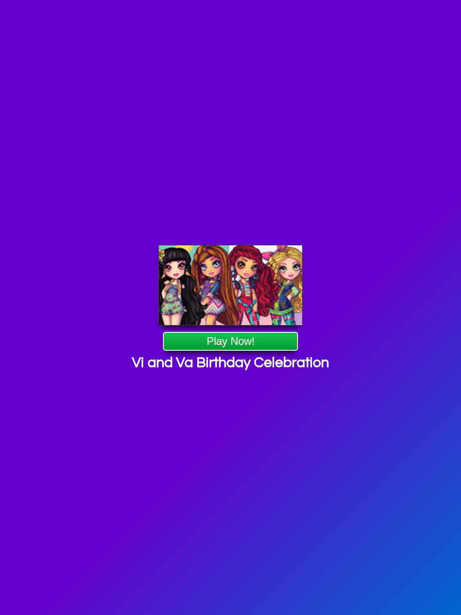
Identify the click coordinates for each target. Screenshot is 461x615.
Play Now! (230, 341)
